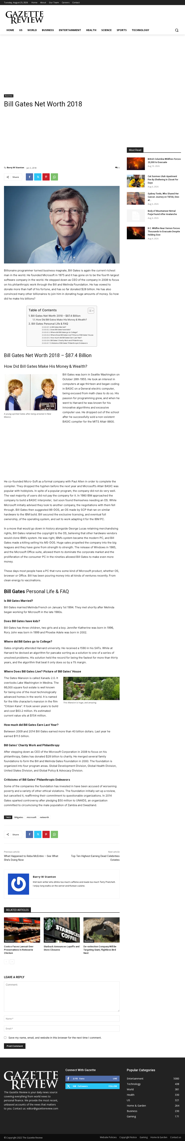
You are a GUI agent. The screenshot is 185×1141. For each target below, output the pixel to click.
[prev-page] (6, 961)
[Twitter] (37, 177)
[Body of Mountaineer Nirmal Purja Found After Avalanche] (136, 215)
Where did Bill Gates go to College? (64, 332)
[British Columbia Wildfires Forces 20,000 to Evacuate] (136, 163)
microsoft (31, 817)
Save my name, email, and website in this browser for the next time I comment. (55, 1037)
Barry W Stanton (15, 167)
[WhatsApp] (54, 177)
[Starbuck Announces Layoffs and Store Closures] (62, 930)
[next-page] (12, 961)
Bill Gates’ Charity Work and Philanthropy (66, 340)
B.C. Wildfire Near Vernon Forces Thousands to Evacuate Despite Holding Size (164, 231)
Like (115, 1078)
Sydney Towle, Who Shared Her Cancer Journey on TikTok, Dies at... (163, 196)
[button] (176, 30)
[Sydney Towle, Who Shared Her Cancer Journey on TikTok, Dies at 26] (136, 198)
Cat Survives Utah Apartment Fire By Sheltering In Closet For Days (163, 179)
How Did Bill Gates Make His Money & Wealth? (61, 319)
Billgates (18, 817)
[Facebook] (29, 177)
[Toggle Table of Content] (89, 311)
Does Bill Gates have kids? (60, 330)
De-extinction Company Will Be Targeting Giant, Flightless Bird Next (99, 949)
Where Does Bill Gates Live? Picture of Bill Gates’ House (71, 335)
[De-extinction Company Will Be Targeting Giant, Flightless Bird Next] (101, 930)
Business (8, 95)
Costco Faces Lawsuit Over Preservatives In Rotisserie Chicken (18, 949)
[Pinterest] (46, 177)
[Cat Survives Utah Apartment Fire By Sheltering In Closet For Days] (136, 181)
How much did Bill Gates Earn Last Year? (66, 338)
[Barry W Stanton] (18, 884)
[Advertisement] (92, 61)
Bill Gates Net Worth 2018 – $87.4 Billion (56, 315)
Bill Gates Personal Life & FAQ (49, 323)
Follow (113, 1086)
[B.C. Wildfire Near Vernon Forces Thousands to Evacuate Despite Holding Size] (136, 233)
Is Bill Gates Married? (58, 327)
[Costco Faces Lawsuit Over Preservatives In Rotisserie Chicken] (22, 930)
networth (44, 817)
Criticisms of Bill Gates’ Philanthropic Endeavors (69, 343)
